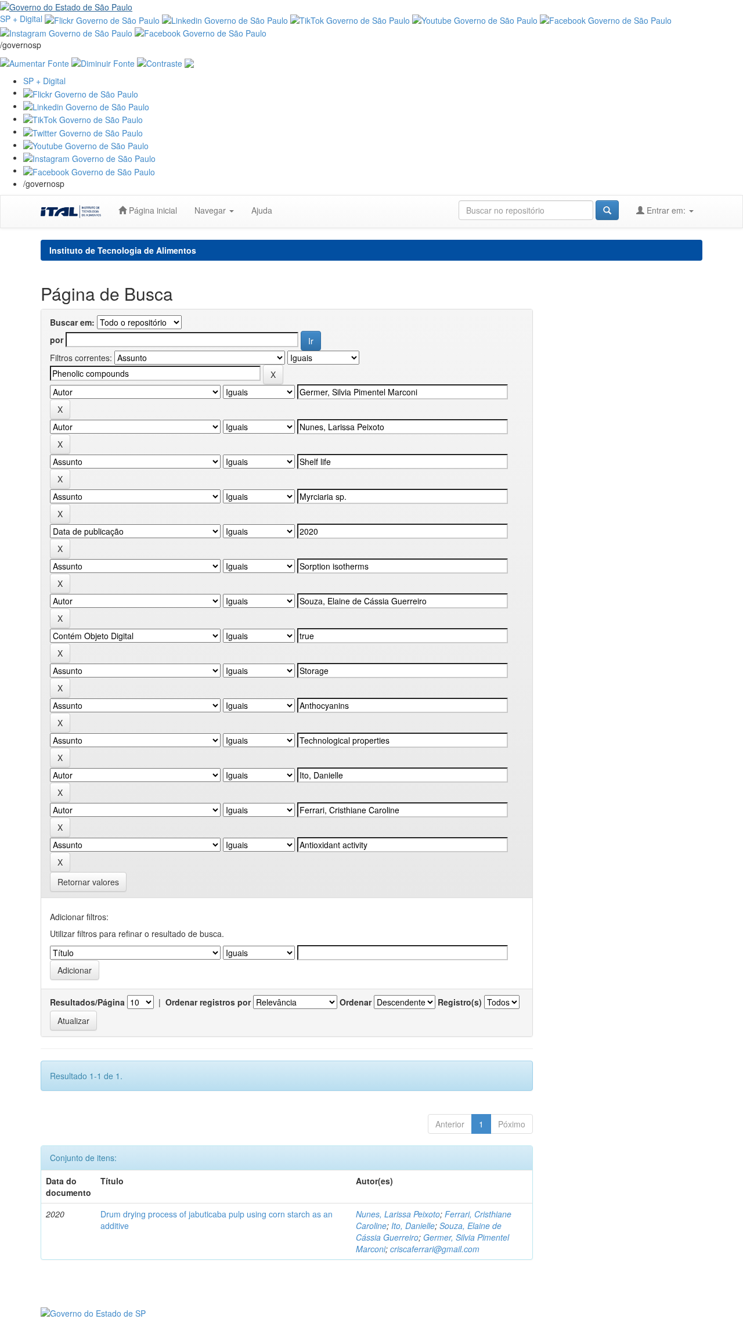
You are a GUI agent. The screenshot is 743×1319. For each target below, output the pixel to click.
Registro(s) (460, 1002)
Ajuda (261, 210)
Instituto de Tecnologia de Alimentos (122, 250)
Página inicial (152, 210)
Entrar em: (666, 210)
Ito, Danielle (413, 1225)
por (56, 339)
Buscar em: (72, 322)
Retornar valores (88, 882)
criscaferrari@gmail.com (434, 1249)
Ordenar (356, 1002)
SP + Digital (21, 18)
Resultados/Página (87, 1002)
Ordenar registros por (208, 1002)
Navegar (211, 210)
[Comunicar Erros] (189, 62)
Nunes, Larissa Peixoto (398, 1214)
